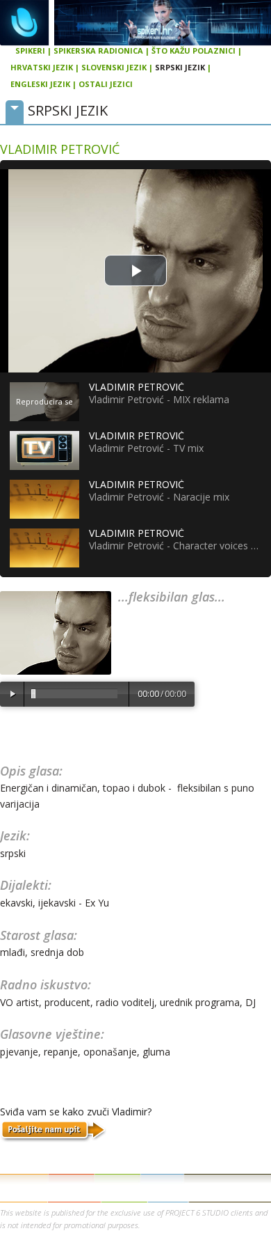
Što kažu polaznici (193, 50)
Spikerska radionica (98, 50)
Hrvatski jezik (41, 67)
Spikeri (30, 50)
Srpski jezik (180, 67)
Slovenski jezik (114, 67)
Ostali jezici (106, 84)
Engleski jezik (40, 84)
